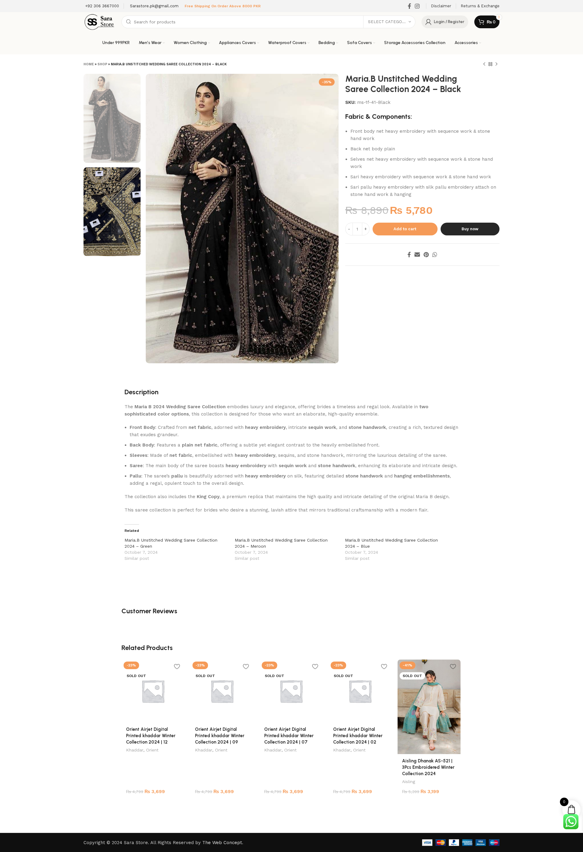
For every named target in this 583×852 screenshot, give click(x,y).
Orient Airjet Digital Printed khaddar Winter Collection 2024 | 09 (219, 736)
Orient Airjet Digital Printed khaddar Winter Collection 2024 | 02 (358, 736)
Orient (152, 750)
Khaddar (134, 750)
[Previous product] (484, 64)
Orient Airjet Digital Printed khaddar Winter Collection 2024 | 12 (151, 736)
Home (89, 64)
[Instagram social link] (417, 6)
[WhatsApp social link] (435, 254)
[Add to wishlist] (176, 666)
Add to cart (405, 229)
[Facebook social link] (409, 6)
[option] (112, 118)
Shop (102, 64)
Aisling (408, 781)
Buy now (470, 229)
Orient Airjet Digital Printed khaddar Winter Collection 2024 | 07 (289, 736)
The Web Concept (222, 842)
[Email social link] (417, 254)
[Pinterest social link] (426, 254)
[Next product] (496, 64)
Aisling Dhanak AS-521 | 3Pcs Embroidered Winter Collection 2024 (428, 767)
